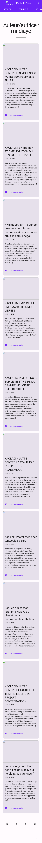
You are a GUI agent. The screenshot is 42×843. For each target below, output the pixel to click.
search (38, 3)
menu (3, 3)
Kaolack (20, 3)
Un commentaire (14, 115)
